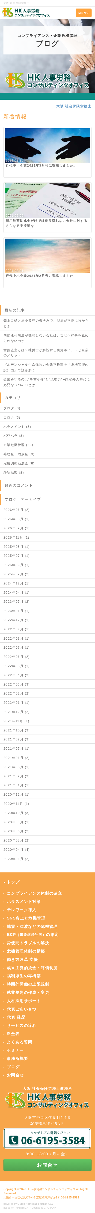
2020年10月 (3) (16, 813)
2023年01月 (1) (16, 611)
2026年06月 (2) (16, 510)
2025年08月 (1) (16, 546)
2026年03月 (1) (16, 519)
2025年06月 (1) (16, 565)
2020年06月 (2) (16, 831)
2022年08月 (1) (16, 638)
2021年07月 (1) (16, 748)
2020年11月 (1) (16, 804)
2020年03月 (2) (16, 859)
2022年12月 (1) (16, 620)
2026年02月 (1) (16, 528)
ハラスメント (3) (17, 426)
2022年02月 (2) (16, 693)
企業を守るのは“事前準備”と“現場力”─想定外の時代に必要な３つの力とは (46, 382)
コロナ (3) (12, 417)
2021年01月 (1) (16, 785)
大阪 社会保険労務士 (74, 106)
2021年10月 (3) (16, 730)
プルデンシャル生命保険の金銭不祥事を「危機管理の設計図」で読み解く (46, 367)
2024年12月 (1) (16, 583)
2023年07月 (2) (16, 601)
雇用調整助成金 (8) (19, 463)
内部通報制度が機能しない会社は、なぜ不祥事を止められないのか (46, 338)
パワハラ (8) (13, 435)
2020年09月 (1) (16, 822)
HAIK (53, 1207)
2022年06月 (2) (16, 657)
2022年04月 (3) (16, 675)
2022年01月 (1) (16, 702)
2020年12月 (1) (16, 794)
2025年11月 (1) (16, 537)
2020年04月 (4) (16, 849)
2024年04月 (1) (16, 592)
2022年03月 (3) (16, 684)
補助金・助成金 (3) (19, 454)
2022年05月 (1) (16, 666)
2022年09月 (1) (16, 629)
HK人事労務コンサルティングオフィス (51, 1189)
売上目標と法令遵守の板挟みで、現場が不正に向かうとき (46, 323)
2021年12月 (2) (16, 712)
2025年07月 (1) (16, 555)
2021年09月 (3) (16, 739)
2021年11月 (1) (16, 721)
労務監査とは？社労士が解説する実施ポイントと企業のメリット (46, 352)
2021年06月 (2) (16, 758)
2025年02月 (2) (16, 574)
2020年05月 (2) (16, 840)
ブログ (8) (12, 408)
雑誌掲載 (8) (13, 472)
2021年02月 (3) (16, 776)
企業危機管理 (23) (18, 445)
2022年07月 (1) (16, 647)
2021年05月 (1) (16, 767)
